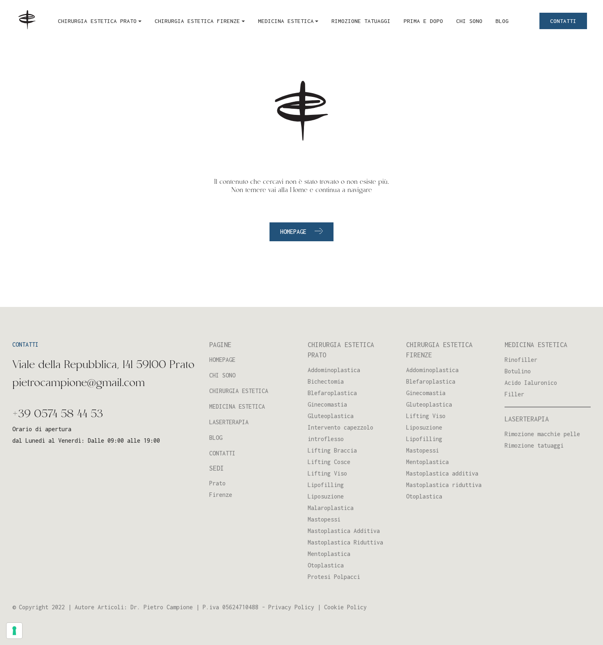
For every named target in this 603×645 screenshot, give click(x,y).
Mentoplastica (329, 553)
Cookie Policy (345, 607)
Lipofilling (326, 484)
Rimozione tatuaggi (361, 21)
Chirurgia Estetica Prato (97, 21)
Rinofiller (521, 359)
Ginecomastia (327, 404)
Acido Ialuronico (531, 382)
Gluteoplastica (331, 415)
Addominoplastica (334, 369)
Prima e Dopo (423, 21)
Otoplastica (326, 565)
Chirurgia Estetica (238, 390)
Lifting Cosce (329, 461)
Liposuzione (326, 496)
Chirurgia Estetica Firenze (197, 21)
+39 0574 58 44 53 (57, 414)
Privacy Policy (291, 607)
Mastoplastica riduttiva (444, 484)
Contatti (563, 21)
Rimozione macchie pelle (542, 433)
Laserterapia (229, 422)
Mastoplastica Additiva (344, 530)
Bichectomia (326, 381)
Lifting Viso (327, 473)
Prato (217, 483)
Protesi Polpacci (334, 576)
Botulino (518, 371)
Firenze (220, 494)
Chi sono (469, 21)
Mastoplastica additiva (442, 473)
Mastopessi (324, 519)
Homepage (293, 231)
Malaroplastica (331, 507)
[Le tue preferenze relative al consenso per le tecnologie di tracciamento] (14, 630)
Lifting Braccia (332, 450)
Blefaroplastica (332, 392)
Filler (514, 394)
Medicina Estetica (286, 21)
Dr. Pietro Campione (161, 607)
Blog (502, 21)
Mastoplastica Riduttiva (345, 542)
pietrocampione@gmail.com (78, 383)
